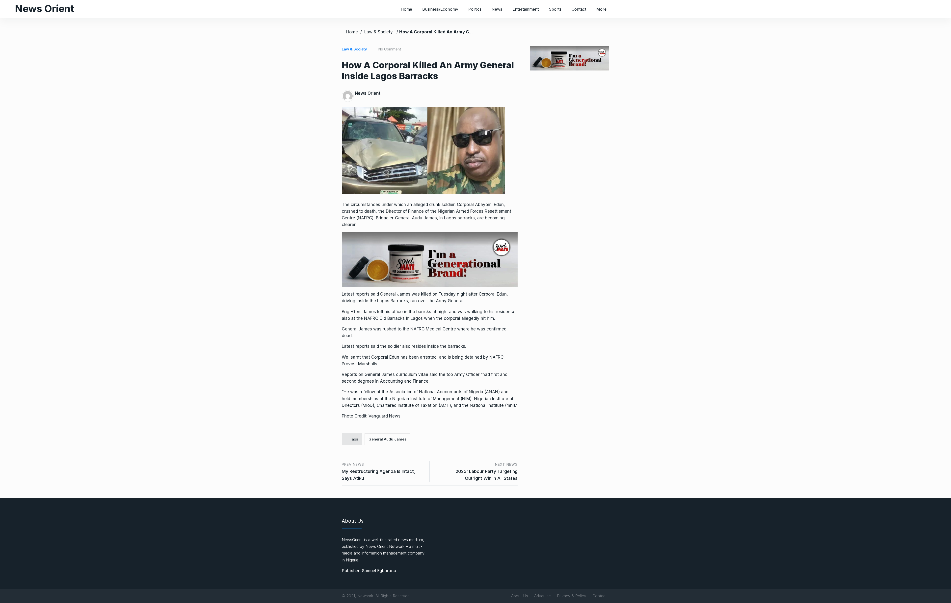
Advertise (542, 595)
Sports (555, 9)
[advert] (430, 259)
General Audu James (387, 439)
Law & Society (378, 31)
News (497, 9)
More (601, 9)
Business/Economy (440, 9)
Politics (474, 9)
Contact (579, 9)
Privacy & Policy (571, 595)
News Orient (44, 8)
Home (406, 9)
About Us (519, 595)
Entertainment (525, 9)
